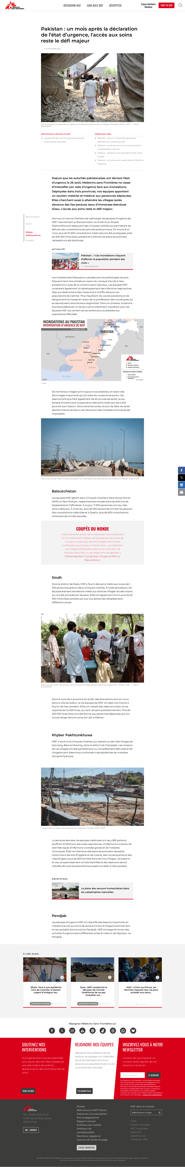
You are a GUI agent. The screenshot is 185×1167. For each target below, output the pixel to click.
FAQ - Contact (31, 1130)
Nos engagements (88, 1117)
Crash (133, 1121)
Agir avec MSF (95, 5)
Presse (81, 1106)
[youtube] (82, 1031)
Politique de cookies (89, 1125)
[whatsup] (123, 1031)
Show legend (62, 977)
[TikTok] (103, 1031)
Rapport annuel (86, 1121)
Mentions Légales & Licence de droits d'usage (92, 1138)
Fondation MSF (139, 1139)
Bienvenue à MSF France (92, 1110)
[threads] (113, 1031)
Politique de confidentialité (85, 1130)
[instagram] (72, 1031)
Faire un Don (166, 5)
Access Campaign (140, 1124)
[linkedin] (93, 1031)
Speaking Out (138, 1135)
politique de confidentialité (151, 1095)
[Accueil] (14, 5)
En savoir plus (84, 1091)
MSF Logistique (139, 1128)
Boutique (148, 6)
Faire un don (28, 1091)
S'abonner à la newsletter (92, 1114)
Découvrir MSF (72, 5)
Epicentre (135, 1132)
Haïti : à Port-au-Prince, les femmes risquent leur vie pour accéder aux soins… (141, 990)
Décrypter (115, 5)
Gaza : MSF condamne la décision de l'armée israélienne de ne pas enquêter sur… (93, 991)
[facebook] (52, 1031)
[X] (62, 1031)
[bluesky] (133, 1031)
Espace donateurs (148, 3)
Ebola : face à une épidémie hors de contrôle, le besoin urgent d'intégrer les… (46, 990)
